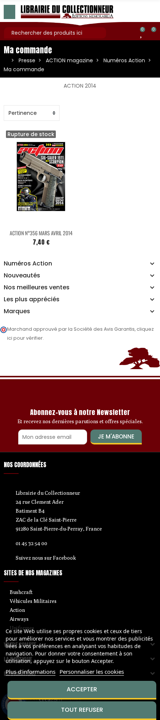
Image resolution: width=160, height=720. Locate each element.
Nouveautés (22, 275)
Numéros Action (28, 264)
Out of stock (25, 220)
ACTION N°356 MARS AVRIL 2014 (41, 233)
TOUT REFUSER (82, 709)
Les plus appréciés (32, 299)
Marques (17, 311)
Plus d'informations (30, 671)
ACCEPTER (82, 689)
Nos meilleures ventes (37, 287)
